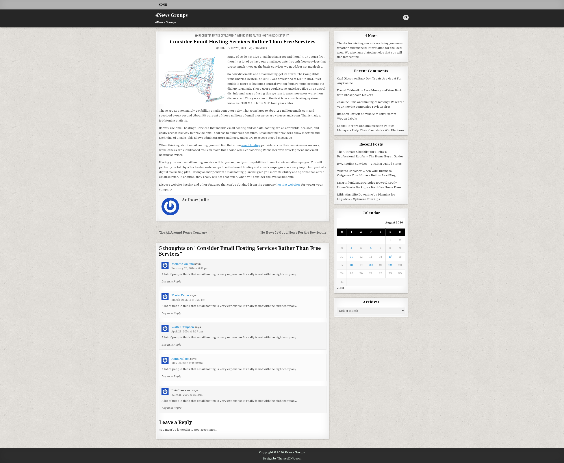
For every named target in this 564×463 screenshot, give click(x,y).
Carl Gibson (345, 78)
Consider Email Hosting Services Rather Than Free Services (242, 41)
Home (163, 4)
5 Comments (260, 48)
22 (390, 265)
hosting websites (288, 184)
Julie (222, 48)
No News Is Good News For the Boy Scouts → (295, 232)
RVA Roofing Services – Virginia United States (369, 163)
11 (351, 256)
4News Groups (171, 15)
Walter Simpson (182, 327)
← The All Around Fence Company (181, 232)
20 (371, 265)
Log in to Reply (171, 281)
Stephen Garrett (348, 114)
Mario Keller (180, 295)
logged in (183, 429)
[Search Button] (406, 17)
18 (351, 265)
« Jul (340, 288)
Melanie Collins (182, 264)
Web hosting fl (246, 35)
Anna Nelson (180, 358)
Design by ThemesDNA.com (282, 458)
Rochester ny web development (217, 35)
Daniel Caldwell (348, 90)
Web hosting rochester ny (272, 35)
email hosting (250, 145)
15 (390, 256)
